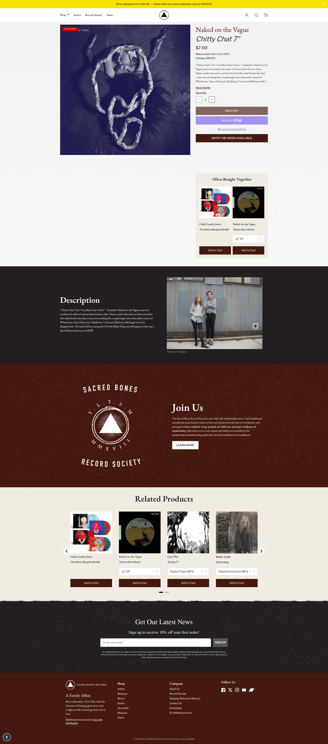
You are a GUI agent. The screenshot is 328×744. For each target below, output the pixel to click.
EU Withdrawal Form (180, 712)
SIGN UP (220, 642)
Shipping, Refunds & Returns (184, 698)
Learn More (185, 445)
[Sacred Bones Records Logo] (164, 15)
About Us (174, 688)
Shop (63, 15)
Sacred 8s (123, 708)
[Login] (246, 15)
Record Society (93, 15)
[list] (125, 90)
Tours (109, 15)
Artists (77, 15)
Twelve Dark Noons (243, 229)
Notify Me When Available (232, 138)
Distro (121, 717)
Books (121, 703)
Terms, (168, 739)
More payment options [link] (231, 129)
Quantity (201, 93)
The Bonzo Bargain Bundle (214, 229)
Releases (122, 693)
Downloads (175, 708)
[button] (266, 15)
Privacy (175, 739)
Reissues (122, 712)
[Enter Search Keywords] (256, 15)
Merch (121, 698)
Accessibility (188, 739)
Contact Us (175, 703)
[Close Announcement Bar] (324, 3)
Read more (203, 87)
